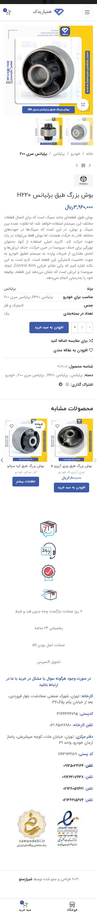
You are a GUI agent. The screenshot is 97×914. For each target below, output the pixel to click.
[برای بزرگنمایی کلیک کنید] (83, 105)
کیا (35, 472)
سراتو (28, 472)
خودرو (75, 154)
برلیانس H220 (57, 375)
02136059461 (73, 789)
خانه (89, 154)
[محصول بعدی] (77, 165)
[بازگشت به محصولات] (83, 165)
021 (52, 725)
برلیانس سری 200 (33, 154)
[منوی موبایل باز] (87, 12)
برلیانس (59, 154)
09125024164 (73, 766)
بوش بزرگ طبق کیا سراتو (25, 466)
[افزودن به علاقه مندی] (57, 426)
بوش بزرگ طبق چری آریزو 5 (71, 466)
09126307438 (73, 777)
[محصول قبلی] (89, 165)
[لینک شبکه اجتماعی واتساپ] (67, 384)
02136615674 (73, 800)
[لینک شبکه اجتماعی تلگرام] (60, 384)
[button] (87, 70)
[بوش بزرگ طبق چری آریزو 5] (71, 440)
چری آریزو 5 (76, 472)
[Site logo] (48, 12)
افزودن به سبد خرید (49, 327)
